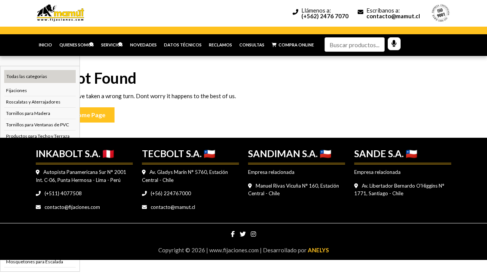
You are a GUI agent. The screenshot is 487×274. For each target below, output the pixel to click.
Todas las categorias (26, 76)
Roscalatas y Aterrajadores (33, 102)
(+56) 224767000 (170, 193)
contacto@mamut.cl (172, 207)
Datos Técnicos (183, 44)
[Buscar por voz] (394, 43)
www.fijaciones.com (234, 250)
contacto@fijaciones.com (71, 207)
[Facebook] (233, 234)
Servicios (112, 44)
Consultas (251, 44)
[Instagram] (253, 234)
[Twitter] (243, 234)
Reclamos (220, 44)
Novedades (143, 44)
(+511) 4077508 (62, 193)
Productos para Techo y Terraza (38, 136)
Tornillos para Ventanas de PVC (37, 124)
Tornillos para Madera (28, 113)
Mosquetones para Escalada (34, 261)
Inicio (45, 44)
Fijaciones (16, 90)
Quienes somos (76, 44)
